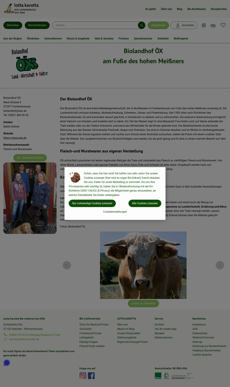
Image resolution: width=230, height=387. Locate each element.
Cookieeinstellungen (115, 211)
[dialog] (115, 193)
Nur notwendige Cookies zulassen (92, 203)
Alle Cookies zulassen (145, 203)
